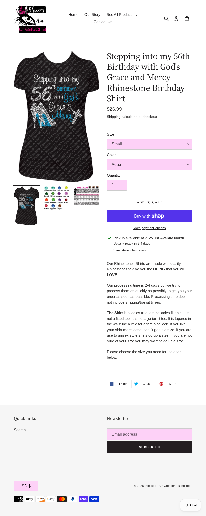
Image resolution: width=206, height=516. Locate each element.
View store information (129, 250)
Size (110, 134)
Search (20, 430)
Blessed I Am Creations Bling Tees (168, 486)
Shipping (114, 117)
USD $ (25, 486)
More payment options (149, 228)
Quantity (114, 175)
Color (111, 155)
